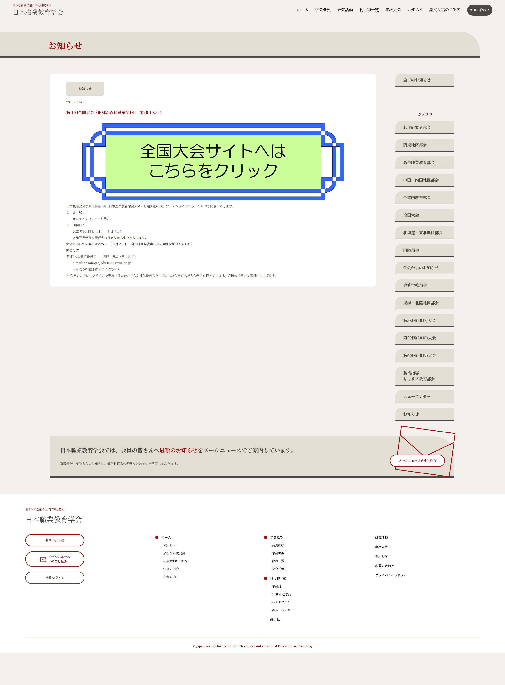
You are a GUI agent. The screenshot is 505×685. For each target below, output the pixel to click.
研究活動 (345, 9)
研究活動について (175, 561)
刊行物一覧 (369, 9)
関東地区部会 (415, 145)
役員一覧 (278, 561)
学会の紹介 (171, 569)
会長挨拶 (278, 545)
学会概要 (323, 9)
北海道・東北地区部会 (423, 232)
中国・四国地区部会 (421, 180)
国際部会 (411, 250)
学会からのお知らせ (421, 267)
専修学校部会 (415, 285)
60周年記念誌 (281, 594)
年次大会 (393, 9)
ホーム (303, 9)
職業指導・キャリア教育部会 (419, 376)
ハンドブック (281, 602)
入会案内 (169, 576)
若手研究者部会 (417, 127)
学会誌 (276, 586)
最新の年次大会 (174, 553)
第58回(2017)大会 (419, 320)
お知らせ (415, 9)
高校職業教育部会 (419, 162)
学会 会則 (278, 569)
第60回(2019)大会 (419, 355)
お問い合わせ (384, 565)
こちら (102, 244)
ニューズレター (416, 396)
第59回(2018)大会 (419, 338)
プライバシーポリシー (391, 575)
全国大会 (411, 215)
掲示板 (275, 619)
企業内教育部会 (417, 197)
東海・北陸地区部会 (421, 303)
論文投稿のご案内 (445, 9)
